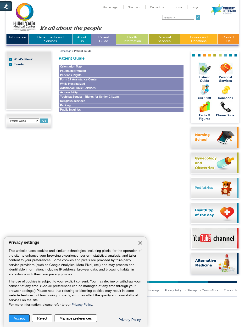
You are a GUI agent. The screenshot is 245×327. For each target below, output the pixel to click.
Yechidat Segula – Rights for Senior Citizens (90, 96)
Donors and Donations (199, 39)
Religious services (72, 101)
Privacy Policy (82, 304)
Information (17, 37)
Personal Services (164, 39)
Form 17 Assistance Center (79, 79)
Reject (42, 318)
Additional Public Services (78, 88)
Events (19, 64)
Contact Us (228, 39)
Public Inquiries (70, 109)
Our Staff (204, 98)
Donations (225, 98)
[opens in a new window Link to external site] (214, 247)
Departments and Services (50, 39)
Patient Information (73, 70)
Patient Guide (103, 39)
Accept (19, 318)
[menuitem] (110, 7)
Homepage (65, 51)
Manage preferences (76, 318)
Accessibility (69, 92)
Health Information (132, 39)
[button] (198, 17)
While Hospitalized (72, 83)
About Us (81, 39)
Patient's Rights (71, 75)
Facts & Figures (204, 117)
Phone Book (225, 115)
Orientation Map (71, 66)
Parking (65, 105)
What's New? (23, 59)
